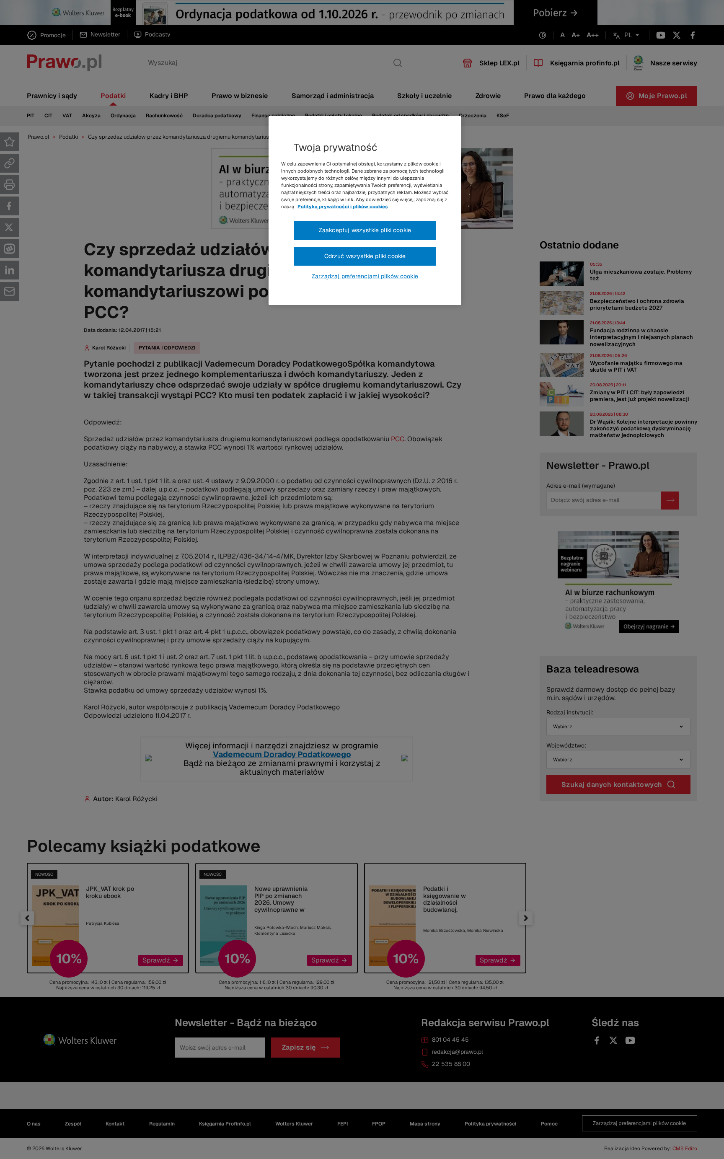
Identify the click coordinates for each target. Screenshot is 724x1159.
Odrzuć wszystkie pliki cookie (365, 256)
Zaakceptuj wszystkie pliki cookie (365, 230)
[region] (365, 210)
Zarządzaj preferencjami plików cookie (365, 276)
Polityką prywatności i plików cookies (342, 207)
